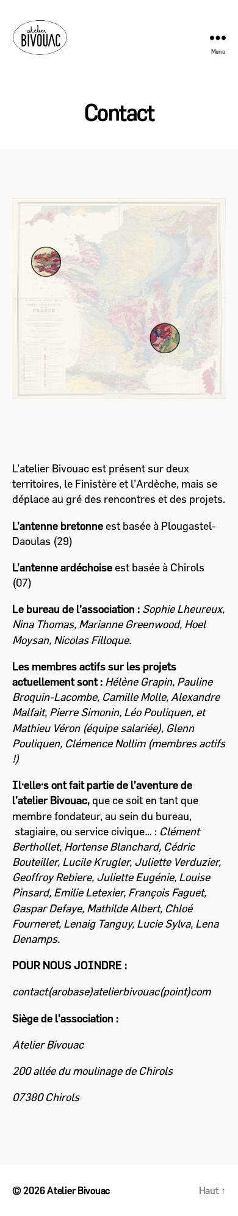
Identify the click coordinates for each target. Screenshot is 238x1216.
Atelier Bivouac (78, 1190)
